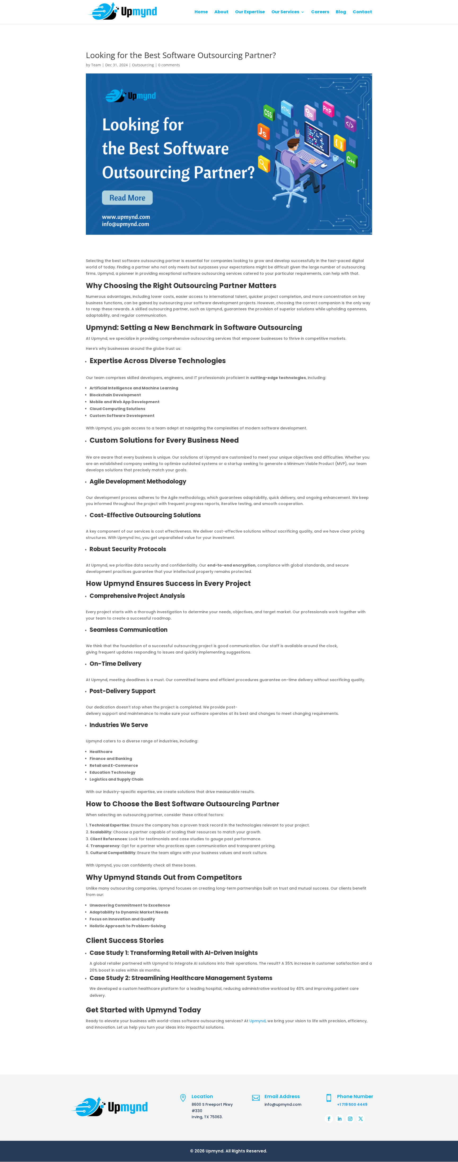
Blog (341, 12)
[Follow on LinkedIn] (339, 1119)
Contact (362, 12)
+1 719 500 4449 (352, 1104)
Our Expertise (250, 12)
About (221, 12)
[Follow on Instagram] (350, 1119)
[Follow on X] (360, 1119)
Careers (320, 12)
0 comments (169, 64)
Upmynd (257, 1021)
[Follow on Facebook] (329, 1119)
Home (201, 12)
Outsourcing (143, 64)
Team (96, 64)
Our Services (285, 12)
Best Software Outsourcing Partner (217, 804)
